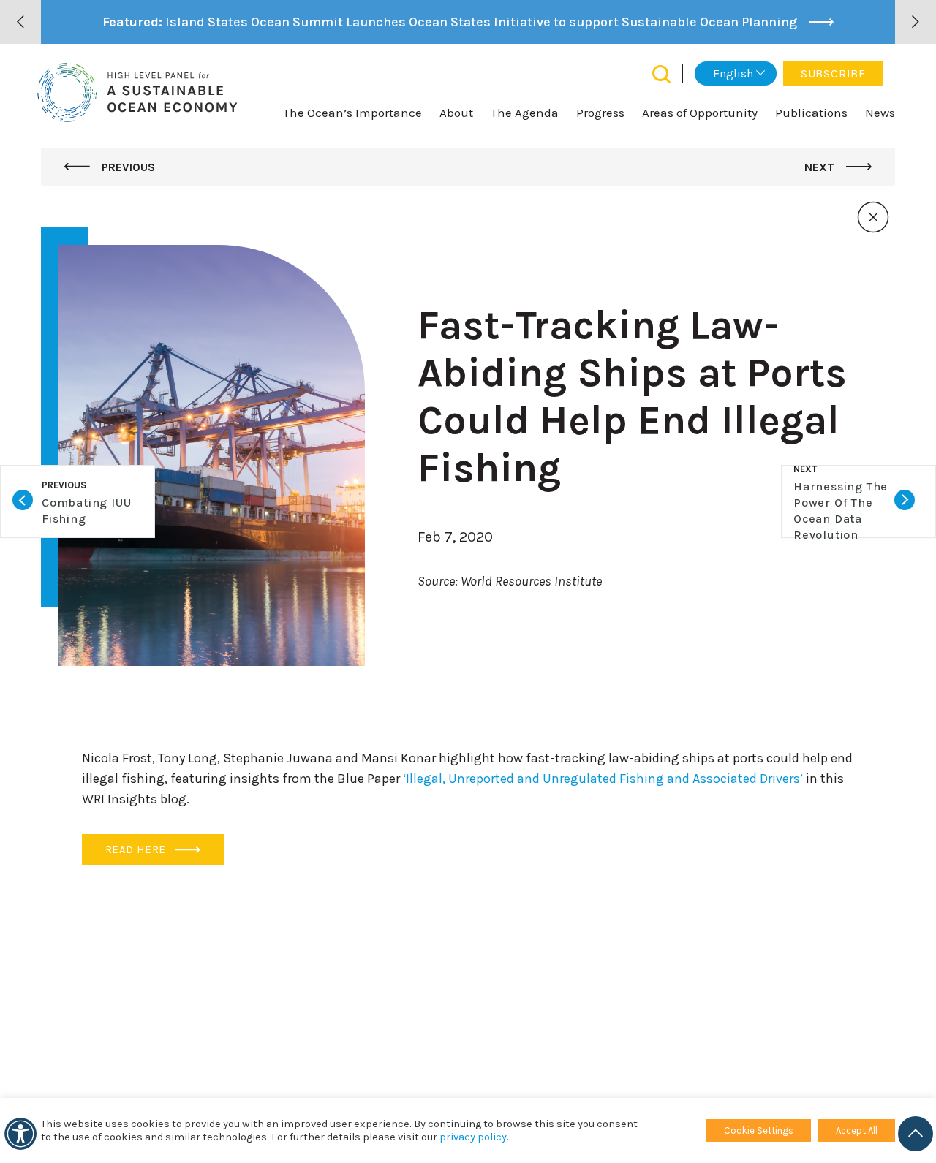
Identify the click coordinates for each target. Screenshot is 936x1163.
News (880, 112)
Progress (600, 112)
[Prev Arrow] (20, 22)
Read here (137, 849)
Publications (811, 112)
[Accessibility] (20, 1133)
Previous (127, 167)
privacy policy (473, 1137)
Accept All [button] (857, 1130)
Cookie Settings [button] (758, 1130)
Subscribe (833, 73)
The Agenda (525, 112)
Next (820, 167)
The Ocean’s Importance (352, 112)
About (456, 112)
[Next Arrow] (915, 22)
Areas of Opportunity (700, 112)
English (733, 73)
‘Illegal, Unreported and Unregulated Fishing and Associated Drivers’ (603, 778)
